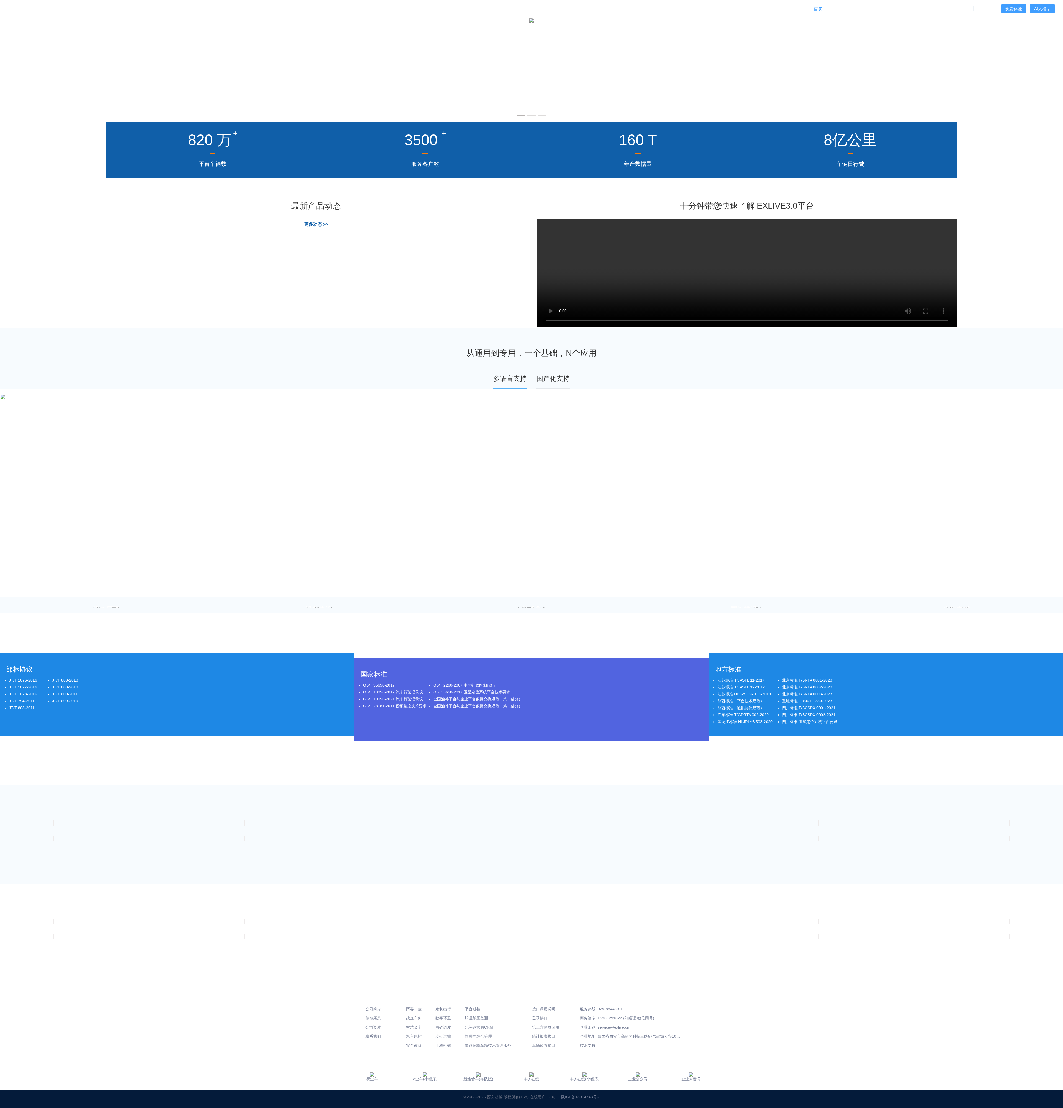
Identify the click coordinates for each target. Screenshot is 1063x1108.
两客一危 (414, 1009)
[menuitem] (838, 8)
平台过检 (472, 1009)
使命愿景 (373, 1018)
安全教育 (414, 1045)
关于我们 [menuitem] (959, 8)
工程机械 (443, 1045)
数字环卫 (443, 1018)
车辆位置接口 (543, 1045)
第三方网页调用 (545, 1027)
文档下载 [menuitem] (910, 8)
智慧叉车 (414, 1027)
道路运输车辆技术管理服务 (488, 1045)
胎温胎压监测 (476, 1018)
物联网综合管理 (478, 1036)
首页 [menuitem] (818, 8)
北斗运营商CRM (479, 1027)
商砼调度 (443, 1027)
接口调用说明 (543, 1009)
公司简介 (373, 1009)
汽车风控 (414, 1036)
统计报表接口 (543, 1036)
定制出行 (443, 1009)
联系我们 (373, 1036)
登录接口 (540, 1018)
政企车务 (414, 1018)
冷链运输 (443, 1036)
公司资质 (373, 1027)
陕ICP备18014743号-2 (580, 1097)
